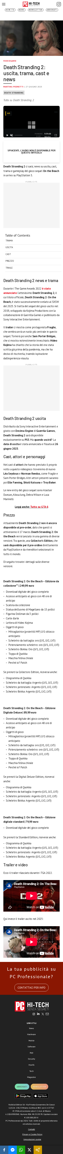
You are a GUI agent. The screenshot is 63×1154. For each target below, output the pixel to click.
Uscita (9, 247)
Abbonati (52, 10)
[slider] (18, 135)
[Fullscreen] (56, 135)
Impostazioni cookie (32, 1139)
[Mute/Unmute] (11, 135)
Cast (8, 254)
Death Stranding (14, 93)
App (31, 1052)
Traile (9, 267)
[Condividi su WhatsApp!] (21, 1150)
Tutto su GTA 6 (39, 507)
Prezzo (10, 260)
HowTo (31, 1065)
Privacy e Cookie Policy (32, 1134)
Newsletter (36, 10)
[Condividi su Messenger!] (12, 1150)
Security (31, 1059)
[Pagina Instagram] (59, 4)
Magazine (31, 1077)
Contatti (31, 1129)
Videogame (9, 61)
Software (31, 1046)
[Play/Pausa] (7, 135)
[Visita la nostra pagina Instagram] (34, 1014)
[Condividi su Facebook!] (4, 1150)
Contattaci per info (31, 987)
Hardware (31, 1034)
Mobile (32, 1040)
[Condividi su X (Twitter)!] (29, 1150)
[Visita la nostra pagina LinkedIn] (38, 1014)
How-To (10, 10)
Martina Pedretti (13, 87)
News (22, 10)
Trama (9, 240)
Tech (31, 1071)
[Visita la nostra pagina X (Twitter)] (42, 1014)
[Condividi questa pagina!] (38, 1150)
